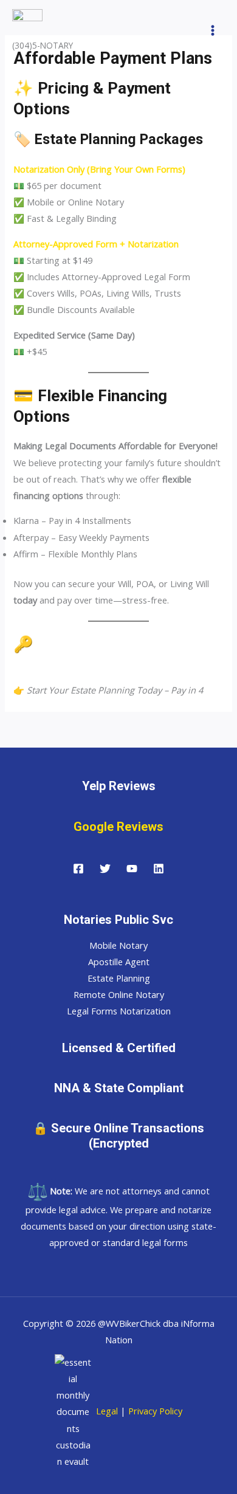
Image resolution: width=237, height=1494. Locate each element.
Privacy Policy (155, 1411)
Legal (106, 1411)
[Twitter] (105, 868)
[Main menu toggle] (213, 30)
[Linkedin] (158, 868)
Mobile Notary (118, 945)
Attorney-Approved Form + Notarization (96, 244)
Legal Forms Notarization (119, 1011)
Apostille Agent (118, 961)
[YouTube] (131, 868)
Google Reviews (118, 826)
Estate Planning (119, 978)
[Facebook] (78, 868)
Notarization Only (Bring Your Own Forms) (99, 169)
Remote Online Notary (119, 994)
